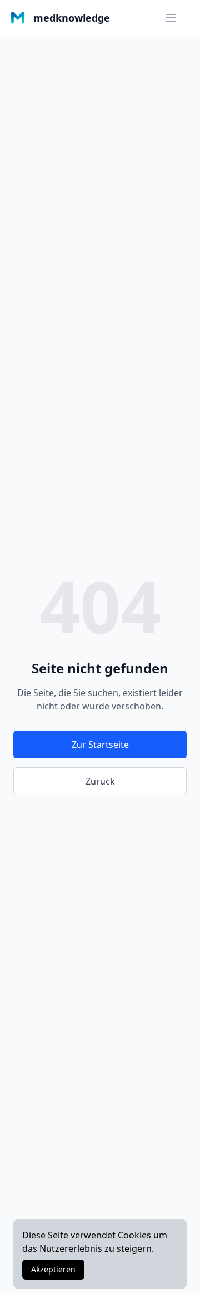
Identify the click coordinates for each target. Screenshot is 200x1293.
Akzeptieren (53, 1269)
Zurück (100, 781)
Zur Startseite (100, 744)
